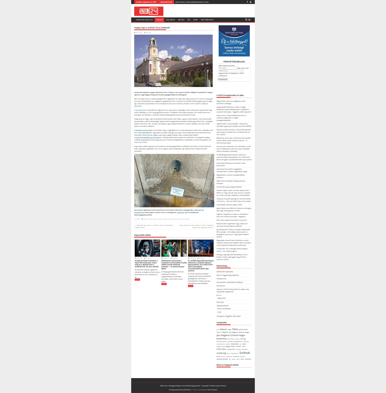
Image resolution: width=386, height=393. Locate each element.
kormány (230, 341)
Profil (219, 312)
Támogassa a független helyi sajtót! (229, 316)
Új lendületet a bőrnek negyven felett (229, 205)
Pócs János (245, 349)
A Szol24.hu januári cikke (143, 130)
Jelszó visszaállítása (224, 309)
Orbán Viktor (221, 349)
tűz (230, 359)
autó (218, 329)
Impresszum (221, 286)
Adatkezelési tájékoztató (225, 272)
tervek (174, 219)
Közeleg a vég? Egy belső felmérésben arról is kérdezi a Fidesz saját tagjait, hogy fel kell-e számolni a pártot (232, 257)
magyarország (221, 346)
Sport (195, 20)
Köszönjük (220, 302)
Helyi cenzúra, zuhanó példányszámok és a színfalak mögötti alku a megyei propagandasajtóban (208, 2)
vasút (238, 359)
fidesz (235, 329)
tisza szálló (180, 219)
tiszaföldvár (229, 356)
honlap (154, 219)
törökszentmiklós (222, 359)
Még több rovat (207, 20)
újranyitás (187, 219)
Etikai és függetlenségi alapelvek (228, 275)
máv (243, 346)
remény (159, 219)
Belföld (181, 20)
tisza (218, 356)
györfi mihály (243, 329)
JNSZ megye (170, 20)
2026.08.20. (192, 258)
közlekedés (234, 344)
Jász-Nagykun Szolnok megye (231, 335)
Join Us (219, 295)
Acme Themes (212, 390)
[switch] (242, 70)
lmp (240, 344)
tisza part (242, 356)
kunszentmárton (221, 344)
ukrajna (234, 359)
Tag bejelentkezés (223, 306)
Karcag (243, 339)
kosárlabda (246, 341)
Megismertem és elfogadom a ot (231, 74)
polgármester (231, 349)
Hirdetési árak (221, 279)
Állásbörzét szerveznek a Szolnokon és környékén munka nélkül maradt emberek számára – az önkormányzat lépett (234, 140)
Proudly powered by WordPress (180, 390)
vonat (242, 359)
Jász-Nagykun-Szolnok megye (239, 332)
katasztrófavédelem (222, 341)
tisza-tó (223, 356)
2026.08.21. (139, 258)
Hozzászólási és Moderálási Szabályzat (230, 282)
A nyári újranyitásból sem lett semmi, (147, 137)
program (238, 349)
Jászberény (221, 338)
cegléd (229, 329)
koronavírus (238, 341)
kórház (228, 344)
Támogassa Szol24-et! (144, 20)
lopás (244, 344)
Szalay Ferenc (235, 353)
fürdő (150, 219)
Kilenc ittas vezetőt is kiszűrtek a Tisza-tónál (232, 220)
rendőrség (221, 353)
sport (228, 353)
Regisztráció (222, 298)
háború (219, 332)
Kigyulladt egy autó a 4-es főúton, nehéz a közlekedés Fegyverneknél (154, 226)
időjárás (225, 332)
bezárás (145, 219)
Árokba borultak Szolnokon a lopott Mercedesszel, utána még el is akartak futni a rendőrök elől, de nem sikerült (234, 132)
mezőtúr (238, 346)
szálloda (164, 219)
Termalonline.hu (141, 110)
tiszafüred (236, 356)
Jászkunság (230, 339)
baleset (223, 329)
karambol (237, 339)
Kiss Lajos (148, 32)
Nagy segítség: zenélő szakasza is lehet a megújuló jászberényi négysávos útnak (196, 226)
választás (248, 359)
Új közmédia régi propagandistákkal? (229, 187)
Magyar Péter (230, 346)
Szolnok (159, 20)
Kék (188, 20)
